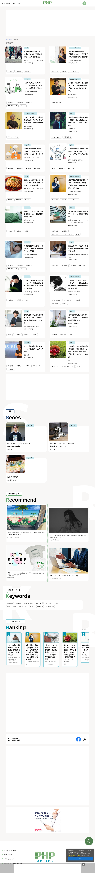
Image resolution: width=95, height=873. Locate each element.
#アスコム (71, 168)
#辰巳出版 (39, 603)
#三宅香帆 (55, 71)
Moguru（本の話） (75, 48)
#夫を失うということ (67, 366)
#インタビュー (73, 71)
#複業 (34, 334)
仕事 (71, 145)
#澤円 (53, 168)
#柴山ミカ (55, 366)
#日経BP (27, 71)
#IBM (27, 366)
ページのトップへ (89, 842)
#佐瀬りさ (10, 102)
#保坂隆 (10, 231)
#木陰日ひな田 (56, 300)
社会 (27, 48)
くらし (27, 207)
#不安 (77, 234)
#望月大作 (20, 366)
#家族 (78, 366)
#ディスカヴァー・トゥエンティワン (62, 234)
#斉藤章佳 (64, 265)
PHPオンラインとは (10, 850)
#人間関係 (64, 231)
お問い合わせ (8, 854)
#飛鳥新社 (10, 168)
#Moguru (64, 303)
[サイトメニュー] (91, 3)
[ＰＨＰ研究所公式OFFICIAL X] (85, 739)
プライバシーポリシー (74, 855)
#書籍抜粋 (18, 71)
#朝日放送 (10, 369)
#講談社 (64, 71)
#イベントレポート (57, 102)
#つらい (23, 105)
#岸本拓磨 (10, 366)
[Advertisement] (50, 23)
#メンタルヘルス (12, 105)
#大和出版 (29, 102)
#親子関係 (37, 168)
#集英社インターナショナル (78, 265)
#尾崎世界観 (67, 137)
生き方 (27, 79)
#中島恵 (10, 71)
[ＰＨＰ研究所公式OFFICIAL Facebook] (78, 739)
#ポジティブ (36, 366)
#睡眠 (26, 231)
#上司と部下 (48, 603)
